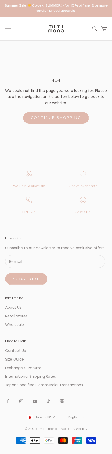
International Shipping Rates (30, 376)
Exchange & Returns (23, 367)
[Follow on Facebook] (7, 401)
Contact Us (15, 350)
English (74, 417)
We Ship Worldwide (29, 186)
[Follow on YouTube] (35, 401)
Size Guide (14, 359)
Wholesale (14, 324)
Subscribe (26, 279)
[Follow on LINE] (62, 401)
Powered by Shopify (72, 429)
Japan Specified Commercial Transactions (44, 385)
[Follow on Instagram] (21, 401)
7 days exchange (83, 186)
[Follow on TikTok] (48, 401)
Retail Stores (16, 316)
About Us (13, 307)
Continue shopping (56, 118)
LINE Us (29, 212)
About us (83, 212)
